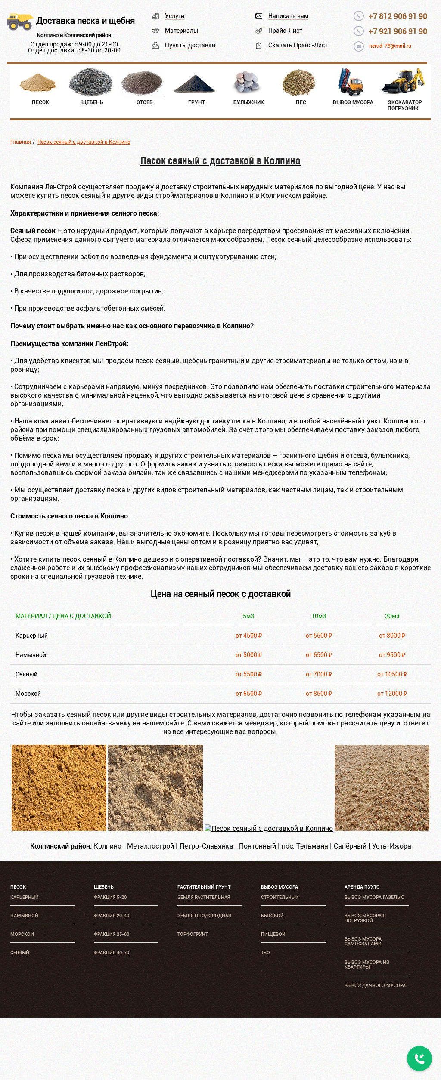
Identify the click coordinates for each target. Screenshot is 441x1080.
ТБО (265, 953)
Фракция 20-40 (111, 916)
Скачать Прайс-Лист (298, 45)
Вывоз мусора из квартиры (367, 965)
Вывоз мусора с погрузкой (365, 918)
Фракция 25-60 (111, 934)
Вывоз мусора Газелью (374, 897)
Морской (22, 934)
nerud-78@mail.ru (390, 46)
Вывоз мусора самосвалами (363, 941)
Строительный (280, 897)
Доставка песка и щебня (85, 20)
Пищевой (273, 934)
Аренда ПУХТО (362, 887)
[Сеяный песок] (269, 828)
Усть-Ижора (391, 846)
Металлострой (150, 846)
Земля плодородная (204, 916)
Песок (18, 887)
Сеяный (19, 953)
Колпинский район (60, 845)
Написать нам (288, 15)
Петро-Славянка (206, 846)
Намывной (24, 916)
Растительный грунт (203, 887)
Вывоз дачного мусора (375, 985)
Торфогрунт (192, 934)
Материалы (181, 30)
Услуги (174, 15)
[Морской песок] (382, 828)
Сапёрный (350, 846)
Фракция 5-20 (110, 897)
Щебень (104, 887)
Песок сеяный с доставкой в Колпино (83, 142)
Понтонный (257, 846)
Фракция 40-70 (111, 953)
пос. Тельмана (305, 846)
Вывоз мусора (279, 887)
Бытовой (272, 916)
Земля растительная (203, 897)
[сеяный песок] (59, 828)
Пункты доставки (190, 45)
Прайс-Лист (285, 30)
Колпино (107, 846)
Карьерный (24, 897)
